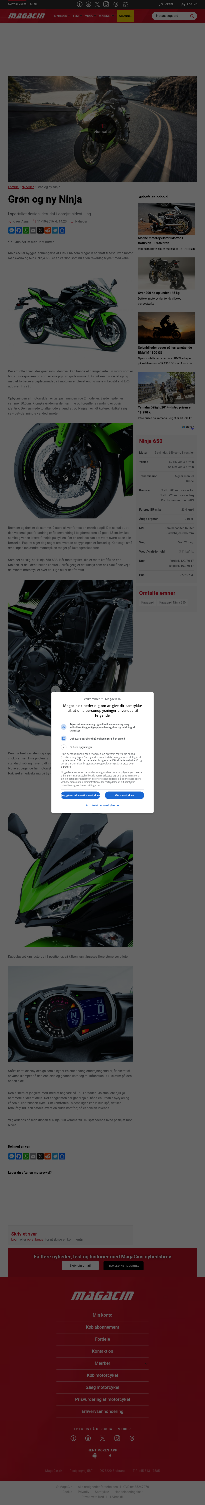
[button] (102, 747)
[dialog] (102, 752)
